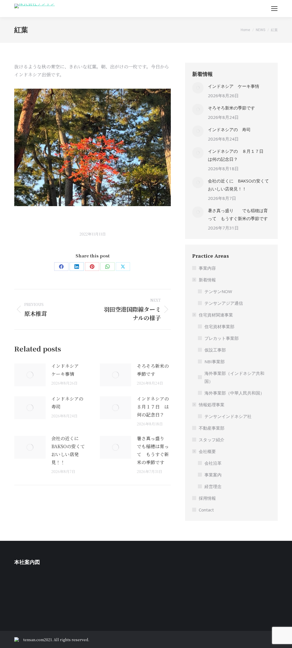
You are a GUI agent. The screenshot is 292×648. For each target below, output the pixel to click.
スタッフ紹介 (211, 439)
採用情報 (207, 498)
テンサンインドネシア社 (228, 416)
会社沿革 (213, 463)
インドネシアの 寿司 (68, 402)
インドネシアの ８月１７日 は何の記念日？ (154, 406)
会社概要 (207, 451)
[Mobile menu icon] (274, 8)
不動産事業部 (211, 428)
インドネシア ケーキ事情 (67, 370)
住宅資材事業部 (219, 326)
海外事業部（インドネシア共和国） (234, 377)
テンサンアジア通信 (223, 303)
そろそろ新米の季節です (153, 370)
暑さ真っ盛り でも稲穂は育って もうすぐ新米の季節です (154, 450)
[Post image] (30, 374)
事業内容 (207, 268)
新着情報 (207, 280)
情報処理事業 (211, 404)
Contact (206, 510)
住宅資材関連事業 (216, 315)
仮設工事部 (215, 350)
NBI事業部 (214, 361)
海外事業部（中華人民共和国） (234, 393)
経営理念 (213, 486)
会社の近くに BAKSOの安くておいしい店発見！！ (68, 450)
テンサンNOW (218, 291)
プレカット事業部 (221, 338)
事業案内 (213, 475)
